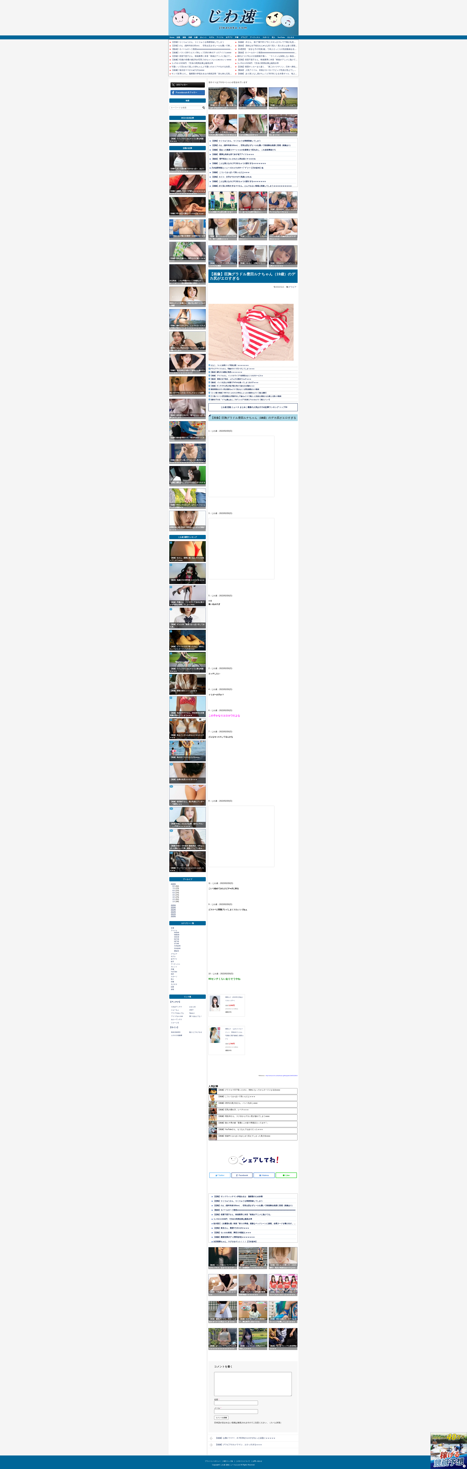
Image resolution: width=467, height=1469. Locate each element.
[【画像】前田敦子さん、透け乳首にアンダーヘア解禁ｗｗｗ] (187, 795)
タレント (203, 37)
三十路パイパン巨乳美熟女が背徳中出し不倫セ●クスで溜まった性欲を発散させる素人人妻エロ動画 (245, 396)
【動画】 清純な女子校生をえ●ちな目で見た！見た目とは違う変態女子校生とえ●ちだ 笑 (275, 46)
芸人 (273, 37)
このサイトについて (243, 1461)
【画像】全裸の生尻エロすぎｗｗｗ (183, 779)
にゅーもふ (175, 1010)
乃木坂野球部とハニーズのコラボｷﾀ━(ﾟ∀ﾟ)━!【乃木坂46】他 (237, 168)
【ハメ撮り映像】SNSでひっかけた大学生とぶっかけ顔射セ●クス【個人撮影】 (238, 393)
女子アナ (229, 37)
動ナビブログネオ (195, 1032)
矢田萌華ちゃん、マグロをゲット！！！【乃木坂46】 (235, 1241)
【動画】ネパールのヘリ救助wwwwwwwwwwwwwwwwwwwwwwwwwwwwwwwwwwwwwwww (213, 49)
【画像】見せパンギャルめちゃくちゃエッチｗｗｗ (187, 736)
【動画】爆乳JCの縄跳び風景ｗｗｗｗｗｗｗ (226, 372)
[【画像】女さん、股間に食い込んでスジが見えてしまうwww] (187, 551)
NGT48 (176, 939)
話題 (178, 37)
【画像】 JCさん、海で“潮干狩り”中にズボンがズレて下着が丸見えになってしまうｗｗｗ (276, 42)
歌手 (172, 961)
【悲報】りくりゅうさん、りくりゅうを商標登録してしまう (197, 42)
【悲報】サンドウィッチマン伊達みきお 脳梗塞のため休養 (238, 1196)
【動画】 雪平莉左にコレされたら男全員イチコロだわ (233, 159)
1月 (173, 901)
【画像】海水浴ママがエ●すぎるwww (187, 70)
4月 (173, 895)
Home (172, 37)
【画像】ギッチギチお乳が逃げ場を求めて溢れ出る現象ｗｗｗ (232, 386)
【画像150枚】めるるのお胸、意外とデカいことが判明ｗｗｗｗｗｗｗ (187, 825)
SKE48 (176, 937)
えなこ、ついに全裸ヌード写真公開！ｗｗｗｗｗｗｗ (229, 365)
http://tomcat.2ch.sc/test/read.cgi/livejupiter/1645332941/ (282, 1075)
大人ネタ (290, 37)
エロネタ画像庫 (176, 1035)
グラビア (244, 37)
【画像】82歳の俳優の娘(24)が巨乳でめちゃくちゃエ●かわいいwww (201, 60)
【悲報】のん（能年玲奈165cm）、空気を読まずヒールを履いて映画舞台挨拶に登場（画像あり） (214, 46)
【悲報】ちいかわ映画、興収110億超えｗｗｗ (232, 1232)
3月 (173, 897)
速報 (184, 37)
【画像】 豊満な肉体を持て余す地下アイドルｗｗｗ (232, 154)
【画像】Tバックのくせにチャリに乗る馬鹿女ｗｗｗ (186, 140)
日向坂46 (177, 948)
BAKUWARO (175, 1032)
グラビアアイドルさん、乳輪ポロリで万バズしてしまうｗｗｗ (232, 369)
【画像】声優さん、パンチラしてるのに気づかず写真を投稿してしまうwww (187, 603)
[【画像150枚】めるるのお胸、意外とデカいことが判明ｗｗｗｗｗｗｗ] (187, 817)
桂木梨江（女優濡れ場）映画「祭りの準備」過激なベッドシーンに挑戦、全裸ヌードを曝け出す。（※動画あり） (259, 1223)
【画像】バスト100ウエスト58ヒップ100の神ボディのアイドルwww (201, 53)
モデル (211, 37)
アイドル (220, 37)
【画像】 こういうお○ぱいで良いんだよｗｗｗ (230, 172)
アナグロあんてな (177, 1013)
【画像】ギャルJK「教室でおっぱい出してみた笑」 (187, 625)
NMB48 (176, 935)
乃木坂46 (177, 946)
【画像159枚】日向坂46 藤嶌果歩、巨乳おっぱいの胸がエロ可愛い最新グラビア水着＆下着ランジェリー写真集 (187, 847)
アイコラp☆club (177, 1016)
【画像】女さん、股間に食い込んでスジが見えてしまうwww (187, 559)
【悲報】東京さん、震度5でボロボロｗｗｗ (231, 1228)
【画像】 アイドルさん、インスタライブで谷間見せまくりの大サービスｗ (236, 376)
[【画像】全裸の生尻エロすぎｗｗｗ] (187, 773)
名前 (216, 1399)
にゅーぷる (175, 1023)
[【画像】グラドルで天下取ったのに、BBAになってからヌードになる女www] (187, 640)
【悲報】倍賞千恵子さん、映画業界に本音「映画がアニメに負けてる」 (202, 56)
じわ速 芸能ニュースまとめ (230, 1465)
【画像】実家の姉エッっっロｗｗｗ (183, 691)
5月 (173, 893)
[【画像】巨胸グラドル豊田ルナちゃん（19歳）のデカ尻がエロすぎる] (264, 1175)
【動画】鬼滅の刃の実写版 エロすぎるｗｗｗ (187, 580)
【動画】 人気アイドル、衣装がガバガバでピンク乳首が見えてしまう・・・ (270, 70)
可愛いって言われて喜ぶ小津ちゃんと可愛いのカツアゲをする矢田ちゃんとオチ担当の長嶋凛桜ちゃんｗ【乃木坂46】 (223, 67)
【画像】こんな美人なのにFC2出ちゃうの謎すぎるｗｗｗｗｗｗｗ (238, 163)
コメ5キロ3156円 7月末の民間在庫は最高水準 (192, 63)
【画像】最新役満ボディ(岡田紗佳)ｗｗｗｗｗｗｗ (234, 1237)
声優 (236, 37)
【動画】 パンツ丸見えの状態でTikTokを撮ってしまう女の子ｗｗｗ (234, 382)
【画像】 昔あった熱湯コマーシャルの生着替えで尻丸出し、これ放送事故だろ (243, 150)
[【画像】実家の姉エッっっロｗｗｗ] (187, 684)
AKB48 (176, 932)
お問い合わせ (257, 1461)
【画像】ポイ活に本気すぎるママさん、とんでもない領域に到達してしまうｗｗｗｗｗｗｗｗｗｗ (251, 186)
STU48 (176, 943)
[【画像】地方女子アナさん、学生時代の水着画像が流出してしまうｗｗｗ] (187, 706)
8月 (173, 886)
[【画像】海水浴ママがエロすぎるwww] (187, 751)
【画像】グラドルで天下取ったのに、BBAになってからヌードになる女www (187, 648)
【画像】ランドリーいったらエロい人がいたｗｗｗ (187, 869)
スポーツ (266, 37)
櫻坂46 (176, 951)
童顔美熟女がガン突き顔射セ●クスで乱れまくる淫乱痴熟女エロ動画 (234, 389)
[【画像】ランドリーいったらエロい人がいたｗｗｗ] (187, 861)
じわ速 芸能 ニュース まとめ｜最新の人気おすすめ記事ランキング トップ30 (254, 407)
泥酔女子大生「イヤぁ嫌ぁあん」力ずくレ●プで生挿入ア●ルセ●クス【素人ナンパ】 (240, 400)
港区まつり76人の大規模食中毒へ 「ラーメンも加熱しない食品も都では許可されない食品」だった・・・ (284, 56)
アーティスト (255, 37)
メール (217, 1408)
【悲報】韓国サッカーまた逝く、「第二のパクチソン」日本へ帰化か (267, 67)
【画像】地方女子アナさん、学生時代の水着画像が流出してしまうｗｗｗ (187, 714)
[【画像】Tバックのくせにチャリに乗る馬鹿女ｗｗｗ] (187, 132)
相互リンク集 (228, 1461)
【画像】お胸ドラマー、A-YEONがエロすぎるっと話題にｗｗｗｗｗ (245, 1438)
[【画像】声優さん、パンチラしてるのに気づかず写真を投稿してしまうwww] (187, 595)
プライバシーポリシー (213, 1461)
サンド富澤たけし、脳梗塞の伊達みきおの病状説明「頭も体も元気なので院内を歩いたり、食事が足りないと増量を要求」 (224, 74)
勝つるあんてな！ (195, 1016)
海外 (172, 974)
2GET (191, 1010)
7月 (173, 888)
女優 (196, 37)
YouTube (281, 37)
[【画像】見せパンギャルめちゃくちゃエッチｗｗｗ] (187, 728)
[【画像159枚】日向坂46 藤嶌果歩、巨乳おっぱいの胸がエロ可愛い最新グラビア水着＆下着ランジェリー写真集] (187, 839)
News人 (192, 1013)
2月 (173, 899)
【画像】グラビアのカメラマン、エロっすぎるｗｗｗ (238, 1445)
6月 (173, 890)
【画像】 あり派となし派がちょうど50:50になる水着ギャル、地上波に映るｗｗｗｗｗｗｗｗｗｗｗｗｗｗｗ (284, 74)
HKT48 (176, 941)
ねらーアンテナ (176, 1019)
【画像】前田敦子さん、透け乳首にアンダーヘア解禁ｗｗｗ (187, 803)
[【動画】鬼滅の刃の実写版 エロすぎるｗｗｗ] (187, 573)
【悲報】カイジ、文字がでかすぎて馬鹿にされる (231, 177)
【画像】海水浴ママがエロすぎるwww (185, 757)
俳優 (190, 37)
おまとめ (192, 1007)
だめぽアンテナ (176, 1007)
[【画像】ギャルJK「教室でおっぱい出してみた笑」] (187, 618)
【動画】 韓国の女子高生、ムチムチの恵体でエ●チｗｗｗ (230, 379)
